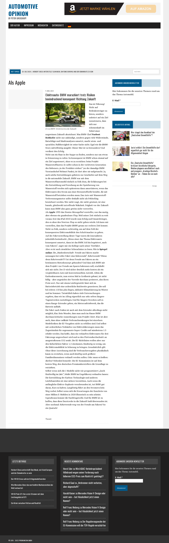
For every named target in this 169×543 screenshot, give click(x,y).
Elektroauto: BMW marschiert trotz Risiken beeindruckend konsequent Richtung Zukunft (70, 96)
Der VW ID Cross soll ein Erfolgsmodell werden (28, 478)
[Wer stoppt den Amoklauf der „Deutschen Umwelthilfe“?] (121, 138)
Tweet (48, 418)
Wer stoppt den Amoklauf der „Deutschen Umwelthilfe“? (143, 134)
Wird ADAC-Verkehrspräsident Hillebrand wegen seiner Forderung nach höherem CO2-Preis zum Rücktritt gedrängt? (83, 472)
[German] (69, 25)
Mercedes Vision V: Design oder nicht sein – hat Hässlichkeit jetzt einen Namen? (84, 497)
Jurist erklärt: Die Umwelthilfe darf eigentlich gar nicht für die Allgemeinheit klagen (145, 150)
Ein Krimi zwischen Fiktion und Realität (26, 503)
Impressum (29, 25)
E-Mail (116, 100)
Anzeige (154, 186)
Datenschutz (58, 25)
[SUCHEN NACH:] (146, 71)
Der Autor (15, 25)
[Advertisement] (84, 48)
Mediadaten (43, 25)
